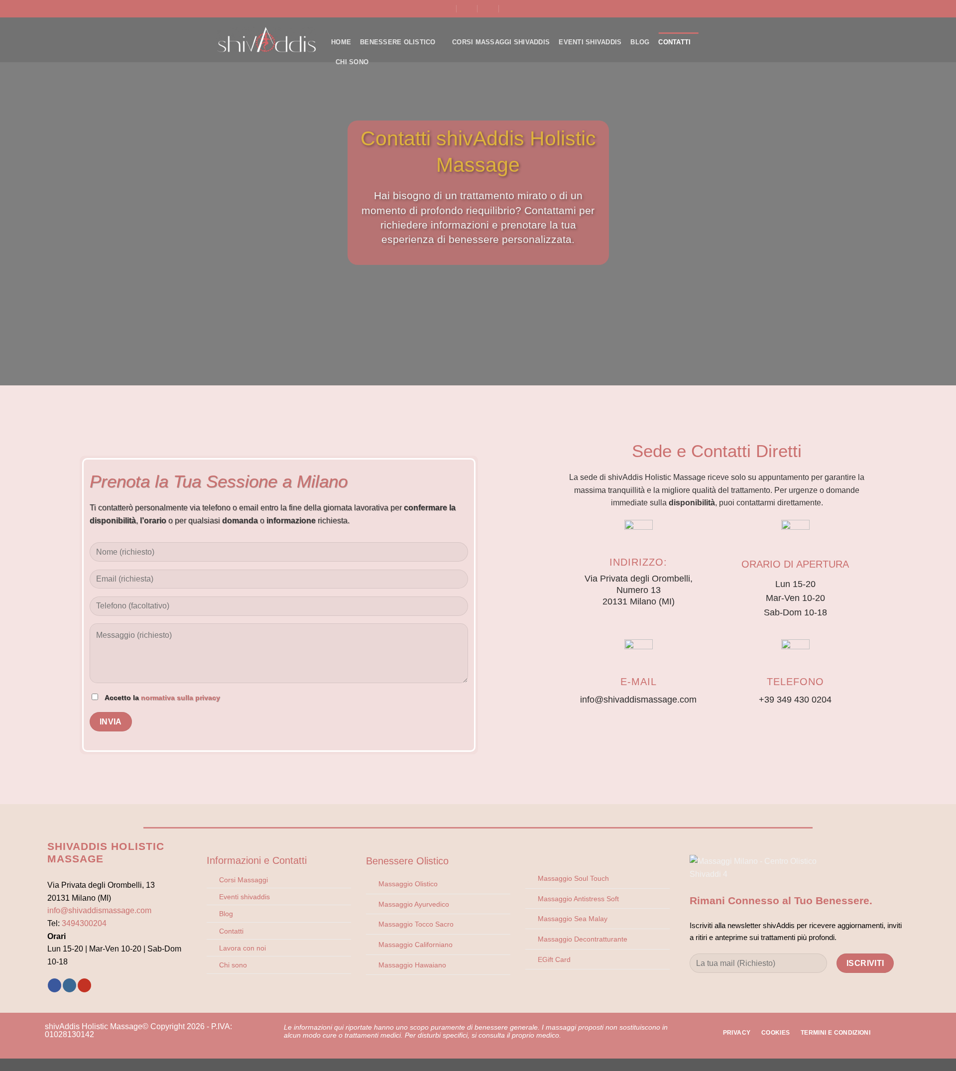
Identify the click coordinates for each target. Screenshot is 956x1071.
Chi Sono (352, 62)
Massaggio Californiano (415, 945)
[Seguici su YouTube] (84, 985)
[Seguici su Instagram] (69, 985)
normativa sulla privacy (180, 698)
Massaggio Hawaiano (412, 965)
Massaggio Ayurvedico (413, 904)
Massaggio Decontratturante (582, 939)
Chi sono (233, 965)
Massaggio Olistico (408, 884)
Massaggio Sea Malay (572, 919)
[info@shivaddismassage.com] (468, 8)
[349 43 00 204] (488, 8)
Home (341, 42)
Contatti (674, 42)
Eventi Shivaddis (590, 42)
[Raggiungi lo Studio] (446, 8)
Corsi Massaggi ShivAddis (501, 42)
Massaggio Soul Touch (573, 878)
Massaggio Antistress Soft (578, 899)
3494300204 (84, 923)
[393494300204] (510, 8)
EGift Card (554, 959)
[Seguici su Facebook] (54, 985)
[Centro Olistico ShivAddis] (266, 40)
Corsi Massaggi (243, 880)
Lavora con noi (242, 948)
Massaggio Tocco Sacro (416, 924)
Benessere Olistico (398, 42)
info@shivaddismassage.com (99, 910)
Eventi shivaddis (244, 897)
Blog (639, 42)
